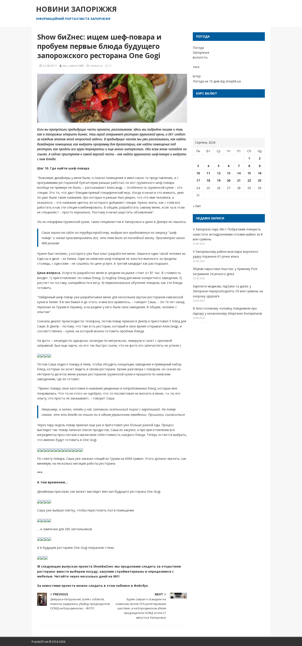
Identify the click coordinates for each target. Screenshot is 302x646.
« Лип (197, 206)
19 (218, 180)
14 (239, 173)
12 (218, 173)
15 (249, 173)
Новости (97, 66)
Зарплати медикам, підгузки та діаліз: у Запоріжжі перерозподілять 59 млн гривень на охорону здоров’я (228, 291)
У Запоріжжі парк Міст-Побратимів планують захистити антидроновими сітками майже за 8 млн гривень (228, 234)
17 (198, 180)
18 (208, 180)
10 (198, 173)
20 (228, 180)
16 (259, 173)
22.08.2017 (50, 66)
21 (239, 180)
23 (259, 180)
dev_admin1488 (73, 66)
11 (208, 173)
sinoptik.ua (233, 81)
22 (249, 180)
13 (228, 173)
